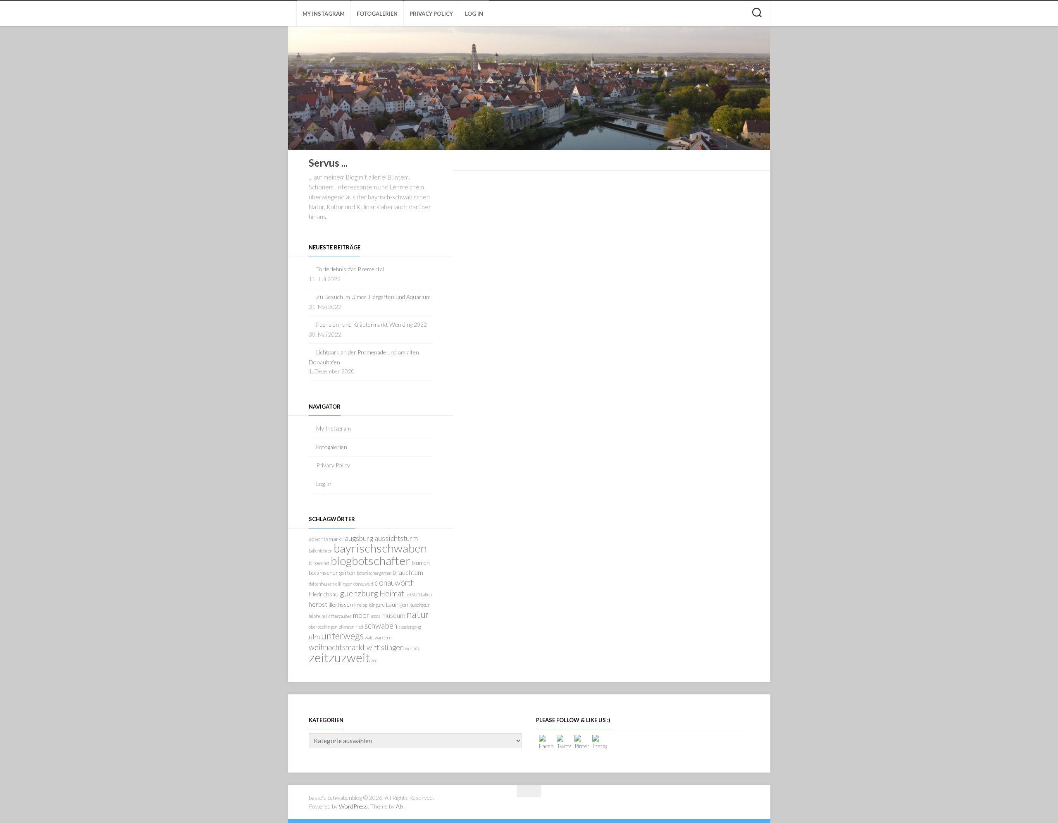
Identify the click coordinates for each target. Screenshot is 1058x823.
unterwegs (342, 635)
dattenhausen (321, 583)
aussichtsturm (396, 538)
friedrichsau (323, 594)
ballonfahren (320, 550)
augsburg (359, 538)
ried (359, 626)
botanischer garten (332, 572)
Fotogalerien (377, 13)
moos (375, 616)
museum (393, 615)
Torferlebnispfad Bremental (350, 269)
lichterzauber (339, 616)
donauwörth (394, 582)
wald (369, 637)
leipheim (317, 616)
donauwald (363, 583)
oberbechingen (323, 626)
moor (361, 615)
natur (418, 614)
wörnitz (412, 648)
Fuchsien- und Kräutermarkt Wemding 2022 (371, 324)
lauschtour (420, 605)
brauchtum (408, 572)
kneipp (360, 605)
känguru (377, 605)
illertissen (341, 604)
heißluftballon (418, 594)
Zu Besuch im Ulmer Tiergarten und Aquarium (373, 296)
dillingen (343, 583)
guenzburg (359, 593)
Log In (474, 13)
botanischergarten (374, 573)
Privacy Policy (431, 13)
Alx (399, 806)
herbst (318, 604)
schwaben (381, 625)
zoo (374, 660)
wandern (383, 637)
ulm (314, 636)
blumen (421, 562)
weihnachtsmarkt (337, 647)
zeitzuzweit (339, 657)
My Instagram (324, 13)
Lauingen (397, 604)
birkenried (319, 563)
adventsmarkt (326, 538)
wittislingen (385, 647)
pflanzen (346, 626)
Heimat (391, 593)
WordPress (353, 806)
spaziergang (409, 626)
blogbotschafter (370, 560)
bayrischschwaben (380, 548)
